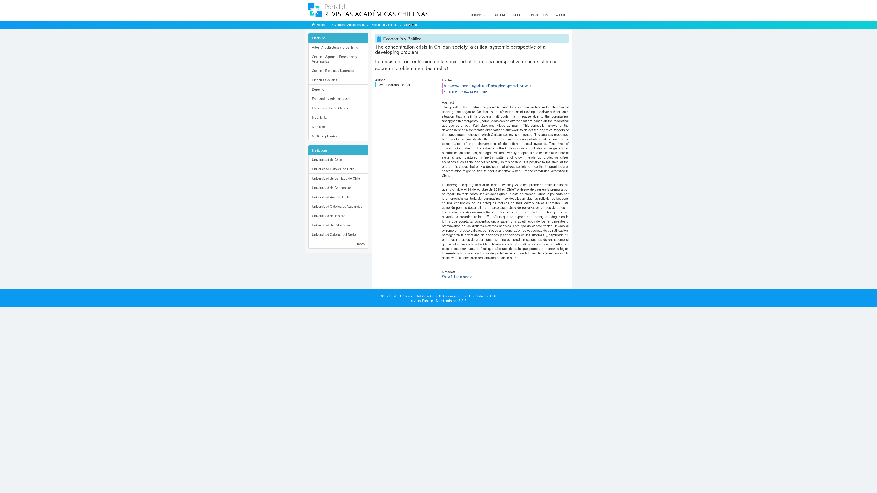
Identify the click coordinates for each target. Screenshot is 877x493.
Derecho (318, 89)
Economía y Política (384, 24)
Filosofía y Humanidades (330, 108)
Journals (478, 15)
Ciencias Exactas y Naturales (333, 70)
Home (321, 24)
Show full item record (457, 276)
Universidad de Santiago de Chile (336, 178)
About (560, 15)
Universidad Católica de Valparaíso (337, 206)
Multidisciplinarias (324, 136)
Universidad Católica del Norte (334, 234)
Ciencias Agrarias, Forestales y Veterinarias (334, 58)
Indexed (518, 15)
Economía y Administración (331, 98)
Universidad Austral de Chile (332, 197)
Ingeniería (319, 117)
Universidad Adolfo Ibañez (347, 24)
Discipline (498, 15)
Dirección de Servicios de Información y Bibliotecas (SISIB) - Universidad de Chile (438, 296)
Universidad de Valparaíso (331, 225)
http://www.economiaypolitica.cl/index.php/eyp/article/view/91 (487, 85)
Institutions (540, 15)
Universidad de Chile (327, 159)
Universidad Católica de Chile (333, 169)
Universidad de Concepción (332, 187)
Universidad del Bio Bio (328, 215)
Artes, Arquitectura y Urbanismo (335, 47)
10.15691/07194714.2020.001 (466, 91)
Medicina (318, 126)
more (361, 243)
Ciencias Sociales (324, 80)
